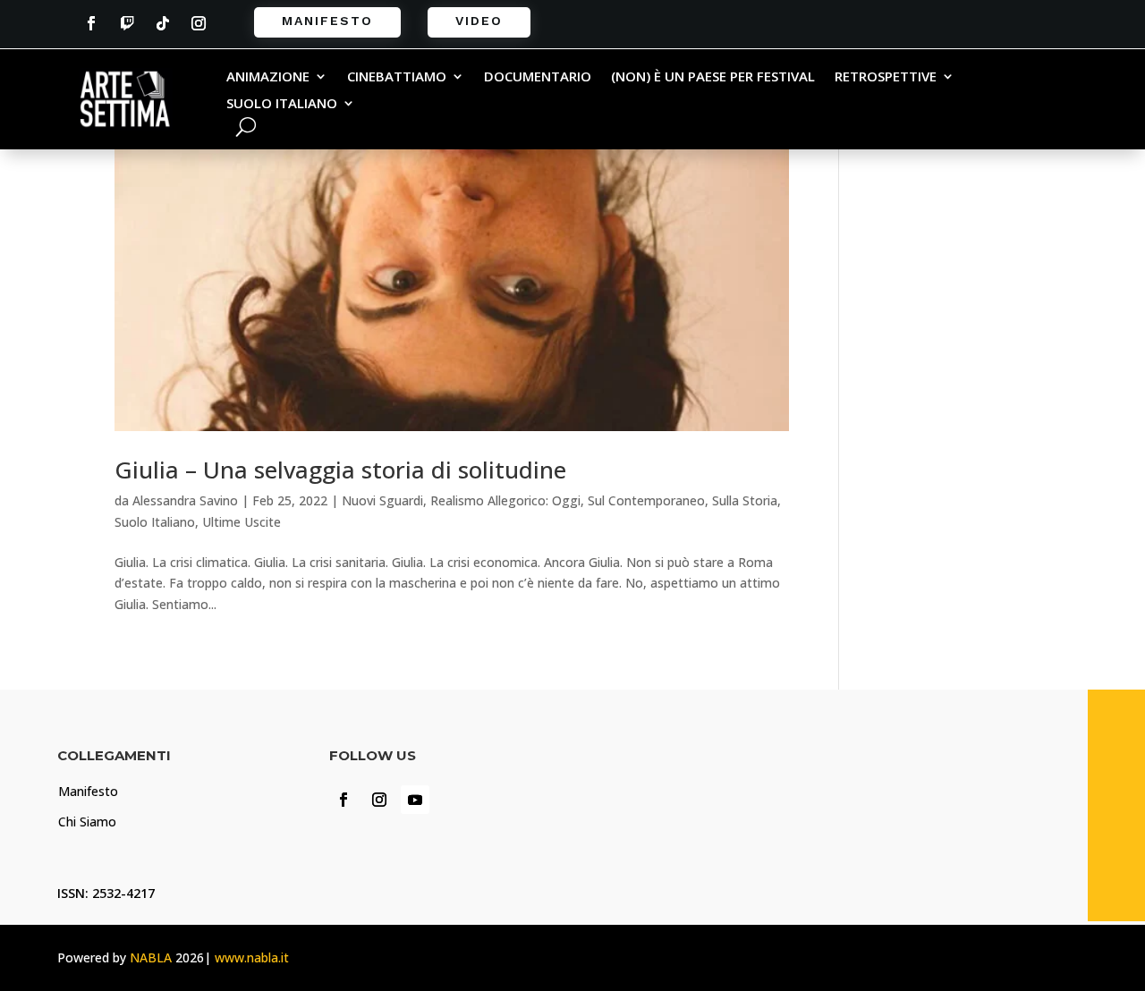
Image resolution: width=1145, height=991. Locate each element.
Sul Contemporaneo (646, 500)
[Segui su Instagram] (198, 23)
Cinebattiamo (396, 77)
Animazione (268, 77)
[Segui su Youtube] (415, 799)
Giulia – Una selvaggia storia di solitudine (340, 469)
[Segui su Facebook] (91, 23)
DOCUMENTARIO (537, 77)
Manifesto (327, 20)
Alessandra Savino (185, 500)
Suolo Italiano (281, 104)
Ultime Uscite (241, 521)
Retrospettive (886, 77)
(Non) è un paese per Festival (713, 77)
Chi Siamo (87, 821)
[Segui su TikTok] (162, 23)
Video (479, 20)
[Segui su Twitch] (127, 23)
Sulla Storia (744, 500)
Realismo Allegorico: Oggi (505, 500)
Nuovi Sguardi (382, 500)
